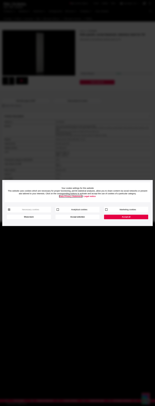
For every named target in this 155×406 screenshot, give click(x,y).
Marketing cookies (128, 209)
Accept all (126, 217)
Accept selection (77, 217)
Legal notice (90, 196)
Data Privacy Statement (70, 196)
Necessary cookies (30, 209)
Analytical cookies (79, 209)
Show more (29, 217)
